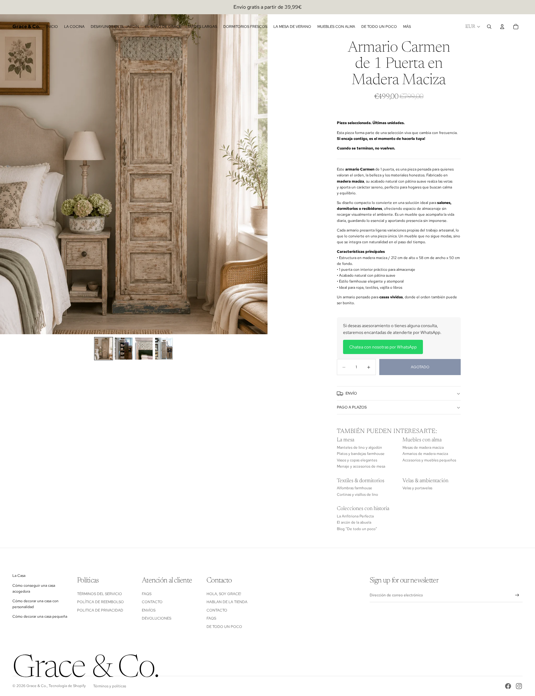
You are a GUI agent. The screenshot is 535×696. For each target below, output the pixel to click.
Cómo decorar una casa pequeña (39, 616)
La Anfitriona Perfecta (355, 516)
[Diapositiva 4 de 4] (164, 349)
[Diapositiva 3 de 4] (144, 349)
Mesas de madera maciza (423, 447)
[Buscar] (489, 26)
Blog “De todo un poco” (357, 528)
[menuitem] (407, 27)
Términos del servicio (99, 593)
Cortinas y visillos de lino (357, 494)
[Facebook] (508, 686)
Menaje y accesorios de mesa (361, 466)
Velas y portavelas (417, 488)
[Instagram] (519, 686)
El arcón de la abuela (354, 522)
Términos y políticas (109, 686)
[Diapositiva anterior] (7, 167)
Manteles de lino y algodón (359, 447)
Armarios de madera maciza (425, 454)
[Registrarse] (517, 595)
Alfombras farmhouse (354, 488)
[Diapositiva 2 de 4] (124, 349)
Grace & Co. (36, 685)
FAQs (146, 593)
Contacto (152, 601)
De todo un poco (224, 626)
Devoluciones (156, 618)
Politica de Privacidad (100, 610)
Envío (351, 393)
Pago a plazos (352, 407)
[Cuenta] (502, 26)
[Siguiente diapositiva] (261, 167)
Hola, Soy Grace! (224, 593)
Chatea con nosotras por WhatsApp (383, 347)
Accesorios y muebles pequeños (429, 460)
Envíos (148, 610)
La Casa (18, 575)
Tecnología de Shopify (67, 685)
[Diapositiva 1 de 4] (103, 349)
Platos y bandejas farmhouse (361, 454)
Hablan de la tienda (227, 601)
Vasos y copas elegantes (357, 460)
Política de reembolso (100, 601)
